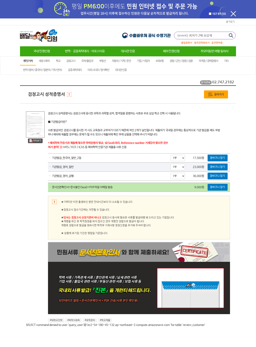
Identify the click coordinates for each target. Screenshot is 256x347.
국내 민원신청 (41, 51)
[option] (205, 43)
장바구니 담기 (217, 157)
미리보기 (37, 141)
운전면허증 (217, 42)
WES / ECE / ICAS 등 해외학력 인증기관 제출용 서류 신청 (94, 147)
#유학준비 (90, 320)
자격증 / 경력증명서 (208, 61)
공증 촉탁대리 (75, 70)
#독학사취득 (73, 320)
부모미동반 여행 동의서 (214, 51)
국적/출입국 (87, 61)
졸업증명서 (186, 42)
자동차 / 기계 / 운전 (121, 61)
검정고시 (70, 61)
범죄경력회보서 (202, 42)
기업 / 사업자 (143, 61)
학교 (58, 61)
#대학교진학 (56, 320)
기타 (226, 61)
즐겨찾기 (230, 21)
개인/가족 (28, 61)
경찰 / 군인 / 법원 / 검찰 (181, 61)
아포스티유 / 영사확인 (98, 70)
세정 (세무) (44, 61)
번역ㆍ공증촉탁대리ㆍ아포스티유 (85, 51)
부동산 (102, 61)
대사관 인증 (128, 51)
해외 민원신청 (171, 51)
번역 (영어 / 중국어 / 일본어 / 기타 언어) (42, 70)
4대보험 (160, 61)
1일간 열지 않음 (219, 14)
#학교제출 (105, 320)
